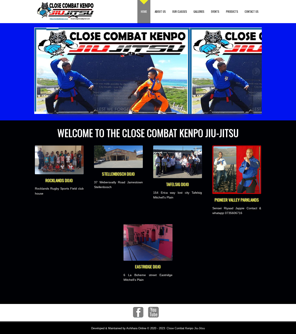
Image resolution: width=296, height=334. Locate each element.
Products (232, 11)
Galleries (199, 11)
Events (215, 11)
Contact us (252, 11)
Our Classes (179, 11)
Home (144, 11)
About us (160, 11)
